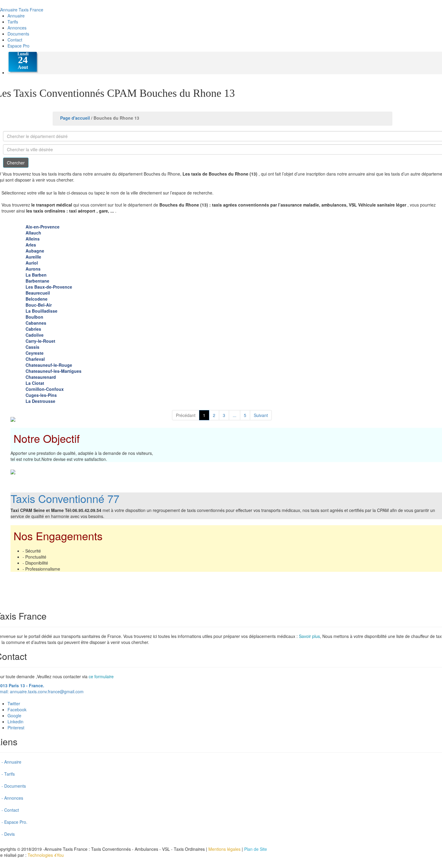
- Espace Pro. (14, 822)
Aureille (33, 257)
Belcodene (37, 299)
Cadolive (35, 335)
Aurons (33, 269)
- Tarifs (8, 774)
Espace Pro (18, 46)
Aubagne (35, 251)
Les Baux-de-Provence (49, 287)
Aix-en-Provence (43, 227)
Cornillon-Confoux (45, 389)
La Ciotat (35, 383)
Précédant (185, 415)
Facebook (17, 709)
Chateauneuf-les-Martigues (53, 371)
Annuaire (16, 16)
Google (14, 715)
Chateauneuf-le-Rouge (49, 365)
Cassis (32, 347)
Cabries (33, 329)
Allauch (33, 233)
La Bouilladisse (41, 311)
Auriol (32, 263)
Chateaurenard (41, 377)
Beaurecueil (38, 293)
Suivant (261, 415)
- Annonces (12, 798)
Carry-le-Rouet (40, 341)
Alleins (33, 239)
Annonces (17, 28)
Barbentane (37, 281)
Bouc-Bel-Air (39, 305)
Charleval (35, 359)
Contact (15, 40)
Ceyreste (35, 353)
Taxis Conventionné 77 (65, 498)
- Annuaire (11, 762)
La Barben (36, 275)
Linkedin (15, 722)
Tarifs (13, 22)
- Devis (8, 834)
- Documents (14, 786)
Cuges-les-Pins (41, 395)
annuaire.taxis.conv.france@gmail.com (47, 691)
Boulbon (34, 317)
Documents (18, 34)
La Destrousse (40, 401)
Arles (31, 245)
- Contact (10, 810)
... (234, 415)
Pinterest (16, 728)
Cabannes (36, 323)
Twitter (14, 703)
